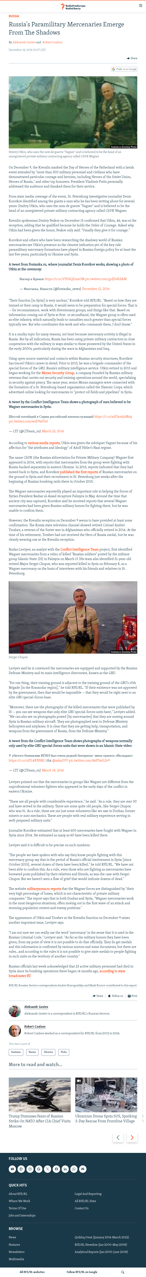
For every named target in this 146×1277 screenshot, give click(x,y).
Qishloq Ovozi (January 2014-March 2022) (102, 1237)
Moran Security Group (58, 373)
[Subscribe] (82, 1169)
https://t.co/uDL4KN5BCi (27, 761)
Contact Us (82, 1208)
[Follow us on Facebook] (56, 1169)
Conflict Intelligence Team (79, 549)
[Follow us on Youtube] (12, 1169)
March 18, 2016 (53, 770)
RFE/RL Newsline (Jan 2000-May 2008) (101, 1244)
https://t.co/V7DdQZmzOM (64, 279)
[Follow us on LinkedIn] (65, 1169)
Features (14, 1244)
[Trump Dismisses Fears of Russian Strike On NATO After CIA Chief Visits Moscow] (40, 1095)
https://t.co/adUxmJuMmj (113, 417)
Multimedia (16, 1259)
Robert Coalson (52, 42)
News (12, 1237)
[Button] (132, 58)
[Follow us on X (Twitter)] (47, 1169)
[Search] (123, 1272)
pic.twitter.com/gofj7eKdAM (106, 279)
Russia (14, 16)
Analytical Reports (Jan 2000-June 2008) (101, 1251)
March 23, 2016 (53, 431)
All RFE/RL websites (32, 1272)
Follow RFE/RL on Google (82, 1272)
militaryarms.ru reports (44, 889)
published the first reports (79, 472)
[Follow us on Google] (38, 1169)
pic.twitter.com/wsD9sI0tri (28, 421)
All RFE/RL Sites (85, 1201)
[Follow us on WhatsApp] (74, 1169)
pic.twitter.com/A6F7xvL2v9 (89, 761)
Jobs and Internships (22, 1215)
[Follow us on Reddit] (21, 1169)
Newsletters (17, 1251)
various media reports (44, 443)
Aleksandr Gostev (24, 42)
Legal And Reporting (88, 1194)
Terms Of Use (17, 1208)
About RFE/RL (18, 1194)
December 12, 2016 (96, 289)
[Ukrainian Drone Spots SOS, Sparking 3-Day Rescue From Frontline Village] (106, 1095)
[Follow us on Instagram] (30, 1169)
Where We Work (19, 1201)
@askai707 (60, 761)
